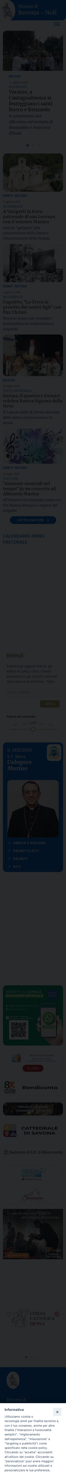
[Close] (57, 1412)
